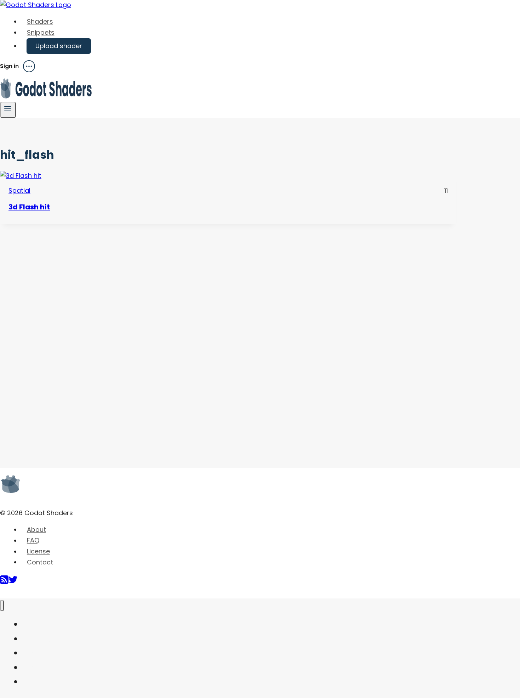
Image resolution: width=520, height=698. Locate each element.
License (38, 551)
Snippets (40, 32)
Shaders (40, 21)
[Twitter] (13, 582)
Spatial (19, 190)
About (36, 529)
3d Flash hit (29, 207)
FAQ (33, 540)
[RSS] (4, 582)
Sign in (9, 66)
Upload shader (58, 45)
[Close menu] (2, 606)
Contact (40, 562)
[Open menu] (8, 110)
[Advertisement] (53, 330)
